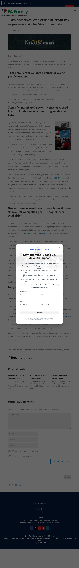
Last (41, 294)
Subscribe (40, 312)
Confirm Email (44, 304)
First (21, 294)
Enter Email (24, 304)
